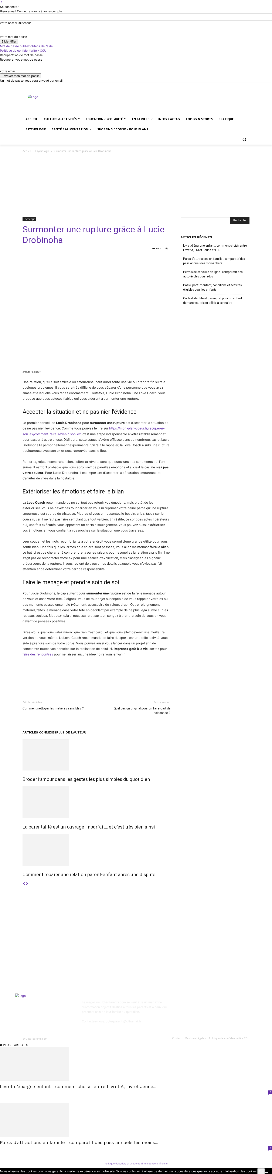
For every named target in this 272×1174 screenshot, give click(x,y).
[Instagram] (229, 85)
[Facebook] (223, 85)
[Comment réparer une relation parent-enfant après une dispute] (96, 850)
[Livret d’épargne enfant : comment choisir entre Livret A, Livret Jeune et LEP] (136, 1064)
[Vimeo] (241, 85)
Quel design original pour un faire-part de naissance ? (142, 710)
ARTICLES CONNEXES (39, 732)
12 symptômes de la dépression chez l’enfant (137, 944)
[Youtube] (247, 85)
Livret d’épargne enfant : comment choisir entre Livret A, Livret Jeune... (78, 1086)
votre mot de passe (13, 36)
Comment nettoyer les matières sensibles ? (53, 708)
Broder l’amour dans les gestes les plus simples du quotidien (86, 779)
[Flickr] (205, 1005)
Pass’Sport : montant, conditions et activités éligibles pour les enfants (212, 287)
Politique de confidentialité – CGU (23, 50)
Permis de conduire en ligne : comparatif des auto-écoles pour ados (213, 274)
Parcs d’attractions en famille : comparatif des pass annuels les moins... (79, 1142)
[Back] (1, 2)
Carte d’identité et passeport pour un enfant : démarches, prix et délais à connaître (213, 300)
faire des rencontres (38, 654)
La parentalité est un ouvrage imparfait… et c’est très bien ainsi (89, 827)
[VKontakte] (226, 1005)
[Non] (266, 1172)
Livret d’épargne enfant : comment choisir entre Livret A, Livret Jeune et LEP (215, 248)
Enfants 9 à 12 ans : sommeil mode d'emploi (137, 933)
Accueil (27, 151)
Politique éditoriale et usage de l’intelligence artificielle (136, 1163)
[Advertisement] (136, 185)
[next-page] (27, 883)
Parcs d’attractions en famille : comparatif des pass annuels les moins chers (214, 261)
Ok (261, 1171)
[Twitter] (235, 85)
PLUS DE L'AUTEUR (71, 732)
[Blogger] (185, 1005)
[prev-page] (24, 883)
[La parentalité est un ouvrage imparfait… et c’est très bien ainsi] (96, 802)
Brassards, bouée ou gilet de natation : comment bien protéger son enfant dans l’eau (55, 953)
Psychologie (42, 151)
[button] (244, 139)
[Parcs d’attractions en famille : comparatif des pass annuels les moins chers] (136, 1120)
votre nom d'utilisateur (15, 23)
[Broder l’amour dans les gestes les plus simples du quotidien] (96, 754)
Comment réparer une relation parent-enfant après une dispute (89, 874)
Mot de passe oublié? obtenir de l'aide (26, 46)
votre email (7, 71)
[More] (133, 258)
